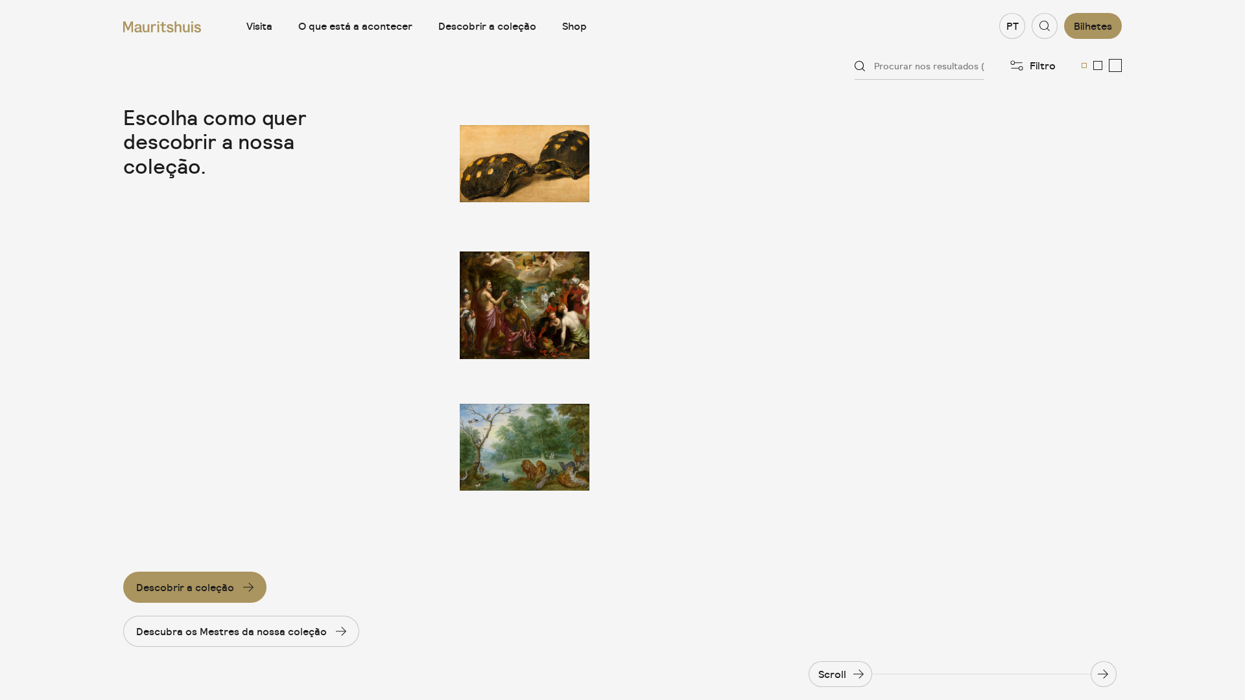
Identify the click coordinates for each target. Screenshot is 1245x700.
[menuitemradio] (1084, 65)
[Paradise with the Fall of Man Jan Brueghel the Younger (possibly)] (524, 448)
